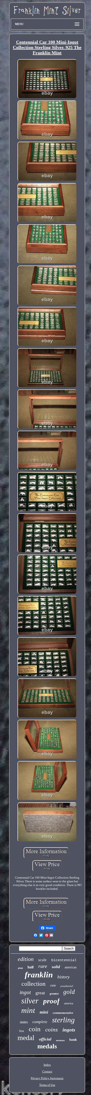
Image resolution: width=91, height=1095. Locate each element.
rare (42, 966)
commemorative (63, 1013)
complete (39, 1022)
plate (20, 968)
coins (51, 1029)
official (45, 1039)
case (53, 985)
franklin (39, 974)
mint (28, 1010)
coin (35, 1029)
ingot (25, 992)
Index (47, 1064)
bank (73, 1039)
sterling (63, 1020)
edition (26, 959)
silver (29, 1000)
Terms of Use (47, 1085)
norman (60, 1040)
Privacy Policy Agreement (47, 1078)
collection (33, 983)
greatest (54, 993)
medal (26, 1037)
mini (44, 1012)
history (63, 976)
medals (47, 1046)
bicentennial (64, 960)
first (21, 1031)
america (68, 1003)
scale (42, 960)
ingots (69, 1030)
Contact (47, 1071)
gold (69, 991)
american (71, 967)
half (31, 967)
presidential (66, 986)
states (24, 1022)
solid (56, 966)
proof (51, 1001)
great (40, 992)
